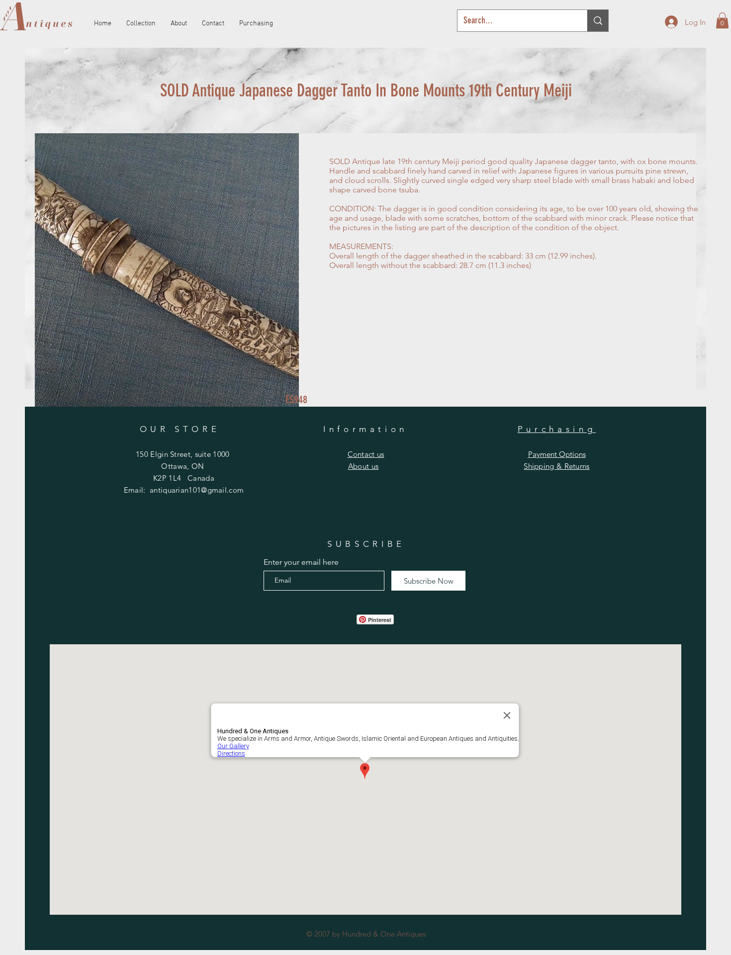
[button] (722, 20)
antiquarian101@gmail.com (197, 490)
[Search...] (597, 20)
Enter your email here (301, 562)
